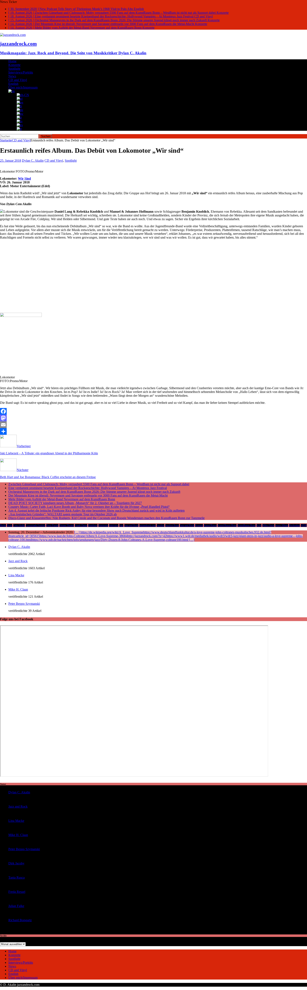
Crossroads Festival (35, 525)
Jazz (121, 525)
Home (12, 61)
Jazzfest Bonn (172, 525)
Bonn (9, 525)
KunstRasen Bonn (246, 525)
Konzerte (14, 65)
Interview (113, 525)
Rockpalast (294, 525)
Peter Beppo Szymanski (24, 603)
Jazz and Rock (131, 525)
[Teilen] (153, 431)
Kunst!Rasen (210, 525)
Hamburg (93, 525)
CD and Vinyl (17, 80)
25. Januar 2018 (10, 160)
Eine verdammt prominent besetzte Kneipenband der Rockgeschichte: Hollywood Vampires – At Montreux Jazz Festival (87, 488)
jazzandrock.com (147, 525)
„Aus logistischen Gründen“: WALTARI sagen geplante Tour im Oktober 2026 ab (62, 514)
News (12, 76)
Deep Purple (52, 525)
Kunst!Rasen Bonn (227, 525)
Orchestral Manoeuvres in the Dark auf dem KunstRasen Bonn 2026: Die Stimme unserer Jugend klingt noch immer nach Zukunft (94, 491)
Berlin (3, 525)
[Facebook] (153, 411)
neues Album (281, 525)
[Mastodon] (153, 418)
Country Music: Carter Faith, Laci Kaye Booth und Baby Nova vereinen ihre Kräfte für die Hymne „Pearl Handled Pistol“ (89, 506)
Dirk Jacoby (16, 863)
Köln (258, 525)
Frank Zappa (81, 525)
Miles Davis (268, 525)
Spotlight (14, 68)
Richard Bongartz (20, 920)
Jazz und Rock (187, 525)
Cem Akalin (19, 525)
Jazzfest (160, 525)
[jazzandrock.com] (13, 35)
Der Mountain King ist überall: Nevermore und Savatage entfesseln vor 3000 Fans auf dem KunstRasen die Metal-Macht (88, 495)
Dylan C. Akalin (33, 160)
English (13, 83)
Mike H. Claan (18, 589)
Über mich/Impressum (23, 87)
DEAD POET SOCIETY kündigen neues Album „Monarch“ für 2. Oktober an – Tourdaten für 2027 (75, 503)
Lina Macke (16, 575)
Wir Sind (24, 178)
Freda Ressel (16, 891)
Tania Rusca (16, 877)
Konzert (199, 525)
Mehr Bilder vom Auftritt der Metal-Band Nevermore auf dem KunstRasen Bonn (61, 499)
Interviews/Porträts (20, 72)
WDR (304, 525)
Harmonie (103, 525)
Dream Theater (66, 525)
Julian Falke (16, 906)
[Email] (153, 424)
